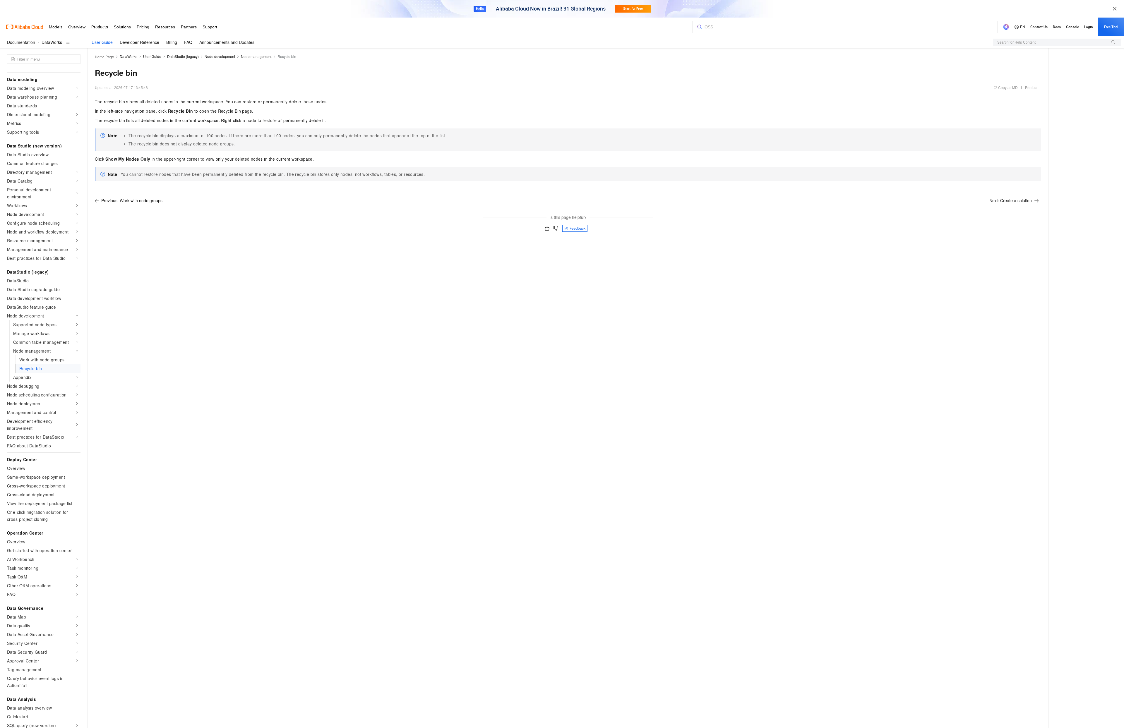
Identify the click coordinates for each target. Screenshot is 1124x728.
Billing (171, 42)
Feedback (577, 228)
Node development (220, 56)
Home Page (104, 56)
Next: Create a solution (1010, 200)
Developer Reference (139, 42)
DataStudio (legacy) (183, 56)
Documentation (21, 42)
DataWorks (52, 42)
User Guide (102, 42)
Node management (256, 56)
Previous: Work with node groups (131, 200)
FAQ (188, 42)
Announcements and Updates (226, 42)
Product (1031, 87)
